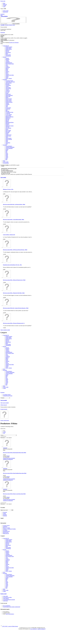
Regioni (4, 57)
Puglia (7, 70)
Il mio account (3, 593)
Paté (6, 151)
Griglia (4, 431)
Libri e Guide (5, 161)
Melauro (7, 121)
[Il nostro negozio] (4, 418)
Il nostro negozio (3, 409)
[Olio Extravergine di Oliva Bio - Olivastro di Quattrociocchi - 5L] (7, 320)
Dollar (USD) (5, 10)
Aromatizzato (8, 55)
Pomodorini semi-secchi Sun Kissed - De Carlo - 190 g (12, 264)
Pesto (7, 152)
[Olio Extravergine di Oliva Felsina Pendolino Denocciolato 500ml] (7, 467)
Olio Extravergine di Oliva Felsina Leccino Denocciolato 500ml (14, 493)
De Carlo (7, 91)
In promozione (6, 162)
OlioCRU (7, 126)
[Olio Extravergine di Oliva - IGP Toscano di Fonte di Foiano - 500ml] (7, 247)
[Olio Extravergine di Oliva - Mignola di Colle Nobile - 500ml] (7, 290)
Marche (7, 68)
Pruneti (7, 133)
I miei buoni (5, 600)
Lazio (7, 64)
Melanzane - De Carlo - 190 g (8, 189)
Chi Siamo (5, 530)
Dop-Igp (7, 51)
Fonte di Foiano (9, 98)
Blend (7, 53)
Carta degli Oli (6, 45)
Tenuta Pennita (8, 138)
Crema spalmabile (9, 148)
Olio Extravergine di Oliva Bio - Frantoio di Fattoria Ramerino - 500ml (15, 308)
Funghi (7, 149)
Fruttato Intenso (9, 49)
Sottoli (7, 153)
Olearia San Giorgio (9, 125)
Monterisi (7, 123)
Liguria (7, 66)
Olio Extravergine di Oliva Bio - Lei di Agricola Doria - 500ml (14, 204)
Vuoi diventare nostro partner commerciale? (11, 606)
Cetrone (7, 86)
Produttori (5, 79)
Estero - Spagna (9, 78)
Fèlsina (7, 97)
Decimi (7, 93)
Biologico (7, 50)
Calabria (7, 60)
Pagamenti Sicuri (6, 531)
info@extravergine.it (10, 613)
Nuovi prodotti (3, 400)
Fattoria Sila (8, 96)
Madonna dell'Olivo (9, 116)
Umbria (7, 76)
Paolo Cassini (8, 130)
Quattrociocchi (8, 134)
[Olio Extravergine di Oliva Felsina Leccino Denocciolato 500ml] (7, 488)
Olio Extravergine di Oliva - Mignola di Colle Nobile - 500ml (13, 292)
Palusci (7, 129)
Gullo (7, 106)
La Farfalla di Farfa (9, 112)
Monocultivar (8, 52)
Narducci (7, 124)
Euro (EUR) (5, 11)
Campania (8, 61)
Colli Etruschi (8, 88)
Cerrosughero (8, 85)
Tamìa (7, 137)
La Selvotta (8, 113)
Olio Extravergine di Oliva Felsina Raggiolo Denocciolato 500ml (14, 452)
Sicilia (7, 72)
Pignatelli (7, 132)
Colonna (7, 89)
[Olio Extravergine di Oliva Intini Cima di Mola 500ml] (7, 217)
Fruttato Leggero (9, 46)
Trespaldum (8, 142)
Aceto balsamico (9, 146)
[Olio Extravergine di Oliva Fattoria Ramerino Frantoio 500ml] (7, 305)
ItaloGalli (7, 111)
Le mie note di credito (7, 597)
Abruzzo (7, 58)
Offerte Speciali (3, 404)
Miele (7, 150)
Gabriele (7, 103)
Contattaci (2, 14)
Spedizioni (5, 526)
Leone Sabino (8, 115)
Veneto (7, 77)
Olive (4, 160)
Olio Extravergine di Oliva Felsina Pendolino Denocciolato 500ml (14, 473)
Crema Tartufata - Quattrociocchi (9, 234)
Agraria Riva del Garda (10, 81)
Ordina (1, 435)
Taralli (7, 156)
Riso (6, 159)
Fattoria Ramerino (9, 95)
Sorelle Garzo (8, 135)
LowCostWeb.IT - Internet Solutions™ (38, 628)
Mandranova (8, 117)
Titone (7, 140)
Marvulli (7, 120)
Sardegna (7, 71)
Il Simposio (8, 108)
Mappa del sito (6, 533)
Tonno (7, 157)
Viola (7, 143)
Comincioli (8, 90)
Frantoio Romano (9, 102)
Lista (4, 433)
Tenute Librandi (9, 139)
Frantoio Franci (9, 101)
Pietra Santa (8, 131)
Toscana (7, 73)
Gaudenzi (7, 104)
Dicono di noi (5, 532)
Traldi (7, 141)
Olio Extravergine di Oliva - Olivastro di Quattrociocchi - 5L (14, 323)
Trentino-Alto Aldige (10, 75)
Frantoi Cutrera (9, 99)
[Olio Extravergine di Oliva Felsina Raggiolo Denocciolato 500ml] (7, 446)
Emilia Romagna (9, 62)
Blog (1, 15)
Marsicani (7, 119)
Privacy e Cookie (6, 527)
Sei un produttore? (6, 605)
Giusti (7, 105)
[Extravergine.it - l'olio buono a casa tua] (13, 22)
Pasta (7, 158)
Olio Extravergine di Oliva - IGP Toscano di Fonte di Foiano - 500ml (15, 249)
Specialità (5, 144)
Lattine (4, 388)
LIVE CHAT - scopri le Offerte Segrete (10, 626)
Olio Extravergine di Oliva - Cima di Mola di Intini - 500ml (13, 219)
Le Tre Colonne (9, 114)
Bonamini (7, 84)
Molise (7, 69)
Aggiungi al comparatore (8, 459)
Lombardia (8, 67)
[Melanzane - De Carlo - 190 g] (7, 186)
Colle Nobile (8, 87)
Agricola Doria (8, 82)
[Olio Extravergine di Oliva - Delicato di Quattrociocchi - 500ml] (7, 277)
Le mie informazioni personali (9, 599)
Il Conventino (8, 107)
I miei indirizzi (6, 598)
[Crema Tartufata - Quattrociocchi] (7, 232)
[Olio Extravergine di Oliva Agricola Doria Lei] (7, 202)
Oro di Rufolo (8, 128)
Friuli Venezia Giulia (10, 63)
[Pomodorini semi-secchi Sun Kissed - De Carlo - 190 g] (7, 262)
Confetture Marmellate (10, 147)
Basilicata (7, 59)
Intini (7, 110)
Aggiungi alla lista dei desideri (9, 458)
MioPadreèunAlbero (10, 122)
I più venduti (3, 177)
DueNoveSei (8, 94)
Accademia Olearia (9, 80)
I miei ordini (5, 596)
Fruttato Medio (8, 48)
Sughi (7, 155)
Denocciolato (8, 54)
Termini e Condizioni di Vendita (9, 528)
